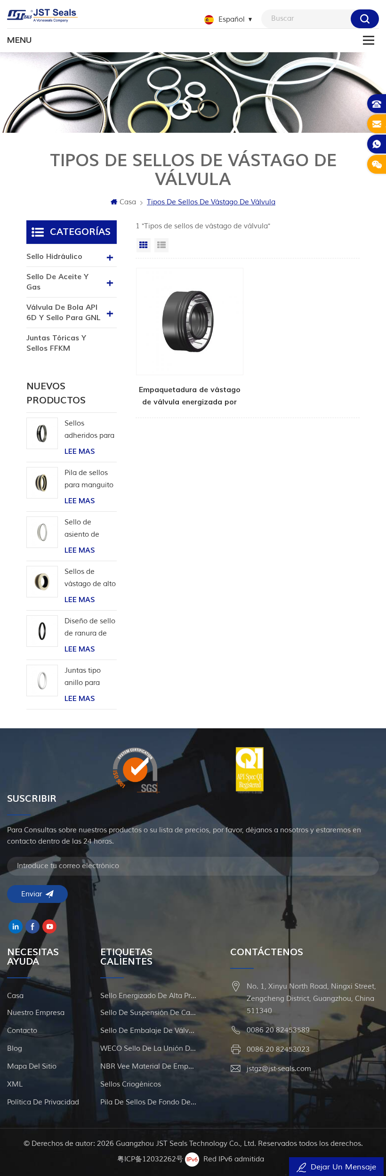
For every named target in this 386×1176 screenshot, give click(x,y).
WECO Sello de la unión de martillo (148, 1048)
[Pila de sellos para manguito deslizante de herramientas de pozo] (42, 482)
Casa (128, 202)
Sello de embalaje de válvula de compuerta (148, 1030)
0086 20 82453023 (278, 1049)
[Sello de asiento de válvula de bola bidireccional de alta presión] (42, 532)
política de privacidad (43, 1102)
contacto (22, 1030)
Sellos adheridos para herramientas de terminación (89, 430)
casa (15, 995)
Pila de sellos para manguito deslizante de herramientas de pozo (88, 479)
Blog (14, 1048)
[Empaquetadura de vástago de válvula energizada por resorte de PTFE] (189, 338)
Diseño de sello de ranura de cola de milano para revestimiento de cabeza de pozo (89, 628)
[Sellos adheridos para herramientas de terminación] (42, 433)
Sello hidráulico (54, 256)
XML (15, 1084)
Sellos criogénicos (130, 1084)
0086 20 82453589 (278, 1030)
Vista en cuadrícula (144, 245)
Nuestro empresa (35, 1012)
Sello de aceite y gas (57, 282)
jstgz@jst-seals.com (279, 1068)
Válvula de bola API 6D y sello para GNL (63, 312)
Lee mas (79, 451)
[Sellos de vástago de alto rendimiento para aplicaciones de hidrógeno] (42, 581)
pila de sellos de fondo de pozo (148, 1102)
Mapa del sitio (31, 1066)
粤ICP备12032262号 (150, 1159)
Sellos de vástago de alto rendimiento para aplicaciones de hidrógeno (90, 578)
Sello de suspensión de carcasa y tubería (148, 1012)
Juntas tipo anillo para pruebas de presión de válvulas (83, 677)
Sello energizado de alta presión (148, 995)
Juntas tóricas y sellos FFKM (56, 343)
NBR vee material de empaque (148, 1066)
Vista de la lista (161, 245)
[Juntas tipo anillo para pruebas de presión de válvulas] (42, 680)
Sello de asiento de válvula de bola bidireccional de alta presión (89, 529)
